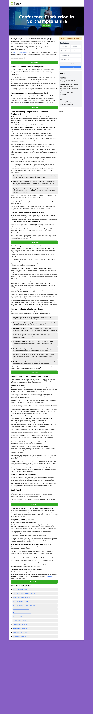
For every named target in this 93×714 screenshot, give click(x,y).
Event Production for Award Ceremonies (24, 593)
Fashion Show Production (20, 621)
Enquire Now (34, 62)
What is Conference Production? (69, 97)
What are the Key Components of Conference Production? (69, 85)
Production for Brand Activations (22, 613)
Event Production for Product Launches (24, 605)
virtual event (49, 576)
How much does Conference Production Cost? (67, 81)
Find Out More (34, 242)
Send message (70, 67)
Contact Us (46, 26)
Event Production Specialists (20, 52)
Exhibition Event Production (20, 589)
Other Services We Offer (66, 104)
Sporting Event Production (20, 628)
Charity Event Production (20, 624)
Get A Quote (34, 107)
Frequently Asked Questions (67, 102)
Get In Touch (34, 372)
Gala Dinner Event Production (21, 597)
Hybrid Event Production (20, 632)
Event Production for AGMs (20, 601)
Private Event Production (20, 636)
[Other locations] (76, 3)
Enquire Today (34, 582)
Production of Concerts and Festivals (23, 617)
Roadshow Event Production (21, 609)
